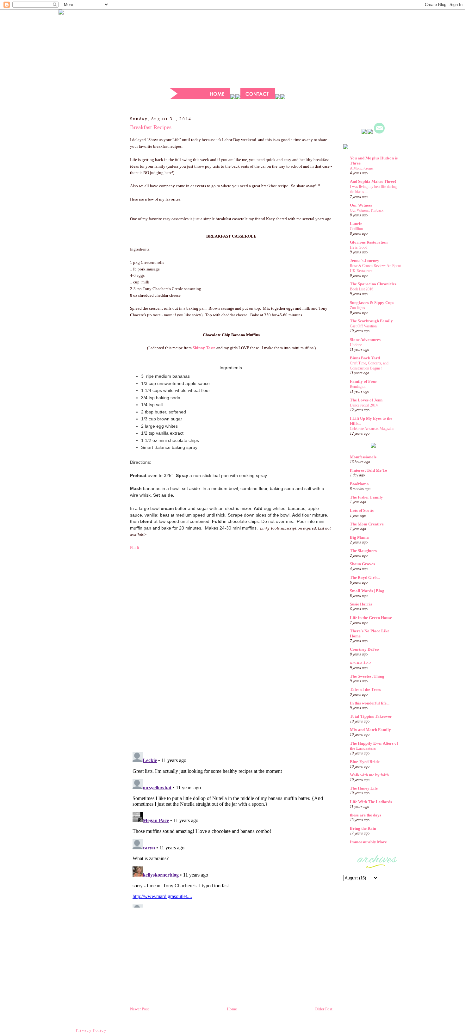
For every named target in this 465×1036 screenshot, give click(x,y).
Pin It (134, 547)
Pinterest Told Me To (368, 470)
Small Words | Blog (367, 590)
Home (232, 1009)
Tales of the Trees (365, 689)
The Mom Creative (367, 524)
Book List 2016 (361, 289)
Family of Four (363, 381)
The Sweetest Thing (367, 676)
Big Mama (359, 537)
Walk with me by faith (369, 774)
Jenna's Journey (364, 260)
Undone (356, 345)
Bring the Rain (363, 828)
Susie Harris (361, 604)
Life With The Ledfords (371, 801)
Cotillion (356, 228)
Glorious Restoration (369, 242)
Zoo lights (357, 308)
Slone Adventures (365, 339)
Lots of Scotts (362, 510)
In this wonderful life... (369, 703)
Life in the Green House (371, 617)
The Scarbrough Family (371, 321)
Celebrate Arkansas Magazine (372, 428)
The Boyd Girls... (365, 577)
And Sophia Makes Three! (373, 181)
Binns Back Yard (365, 358)
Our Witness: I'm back (366, 210)
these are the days (365, 815)
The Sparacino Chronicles (373, 284)
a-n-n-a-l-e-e (360, 663)
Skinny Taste (204, 347)
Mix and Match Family (370, 729)
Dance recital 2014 (364, 405)
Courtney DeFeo (364, 649)
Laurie (356, 223)
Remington (358, 386)
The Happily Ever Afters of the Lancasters (374, 746)
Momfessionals (363, 457)
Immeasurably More (368, 842)
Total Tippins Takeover (371, 716)
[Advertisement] (92, 213)
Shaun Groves (362, 563)
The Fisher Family (366, 497)
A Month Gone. (362, 168)
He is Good (358, 247)
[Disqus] (231, 660)
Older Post (323, 1009)
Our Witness (361, 205)
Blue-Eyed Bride (365, 761)
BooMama (359, 483)
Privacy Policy (91, 1030)
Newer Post (139, 1009)
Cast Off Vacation (363, 326)
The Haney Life (364, 788)
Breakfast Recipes (150, 127)
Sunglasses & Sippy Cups (372, 302)
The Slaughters (363, 550)
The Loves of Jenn (366, 400)
